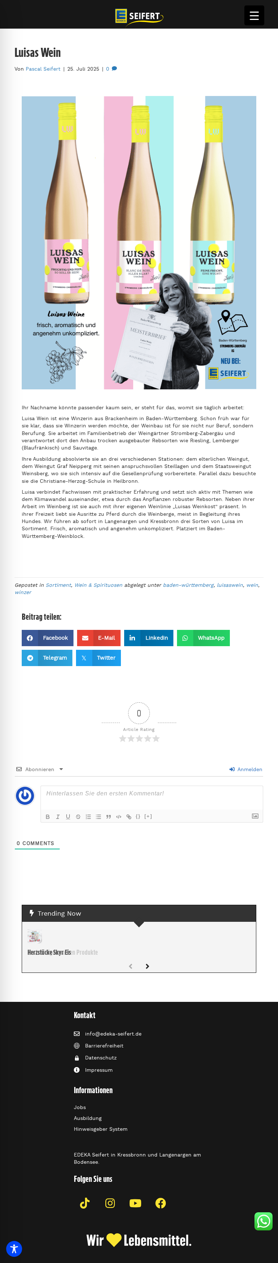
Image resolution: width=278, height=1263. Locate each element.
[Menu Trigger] (254, 15)
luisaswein (230, 585)
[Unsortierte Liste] (98, 816)
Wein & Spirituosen (98, 585)
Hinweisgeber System (100, 1129)
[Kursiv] (58, 816)
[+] (148, 816)
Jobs (80, 1107)
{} (138, 816)
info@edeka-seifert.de (113, 1034)
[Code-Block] (119, 816)
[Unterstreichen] (68, 816)
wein (252, 585)
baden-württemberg (188, 585)
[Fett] (48, 816)
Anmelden (249, 769)
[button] (148, 967)
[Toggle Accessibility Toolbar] (14, 1249)
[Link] (129, 816)
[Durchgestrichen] (78, 816)
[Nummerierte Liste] (88, 816)
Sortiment (58, 585)
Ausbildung (88, 1118)
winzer (22, 592)
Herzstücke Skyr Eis (49, 952)
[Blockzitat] (109, 816)
